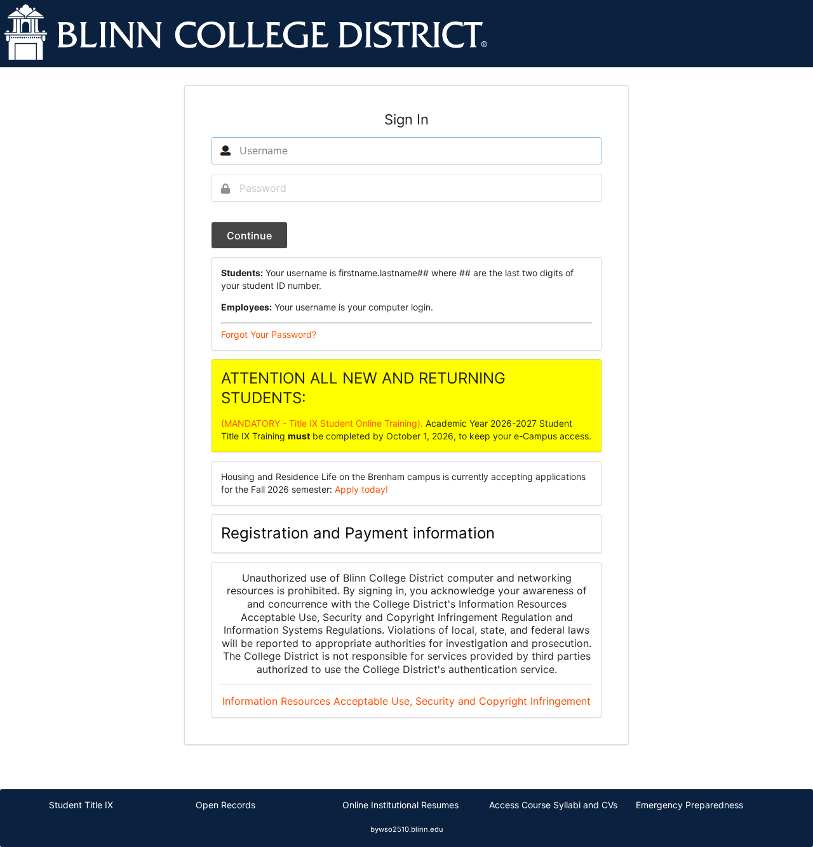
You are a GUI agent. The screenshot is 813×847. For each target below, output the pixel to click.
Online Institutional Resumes (400, 804)
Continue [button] (249, 235)
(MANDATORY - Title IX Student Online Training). (323, 423)
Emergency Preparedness (689, 804)
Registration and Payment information (358, 533)
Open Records (225, 804)
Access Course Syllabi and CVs (553, 804)
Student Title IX (81, 804)
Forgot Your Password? (268, 334)
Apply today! (361, 489)
